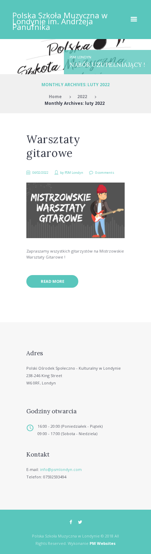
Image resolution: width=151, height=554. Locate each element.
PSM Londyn (80, 57)
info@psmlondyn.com (61, 469)
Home (55, 96)
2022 (82, 96)
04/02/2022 (40, 172)
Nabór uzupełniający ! (107, 65)
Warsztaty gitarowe (53, 146)
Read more (52, 281)
